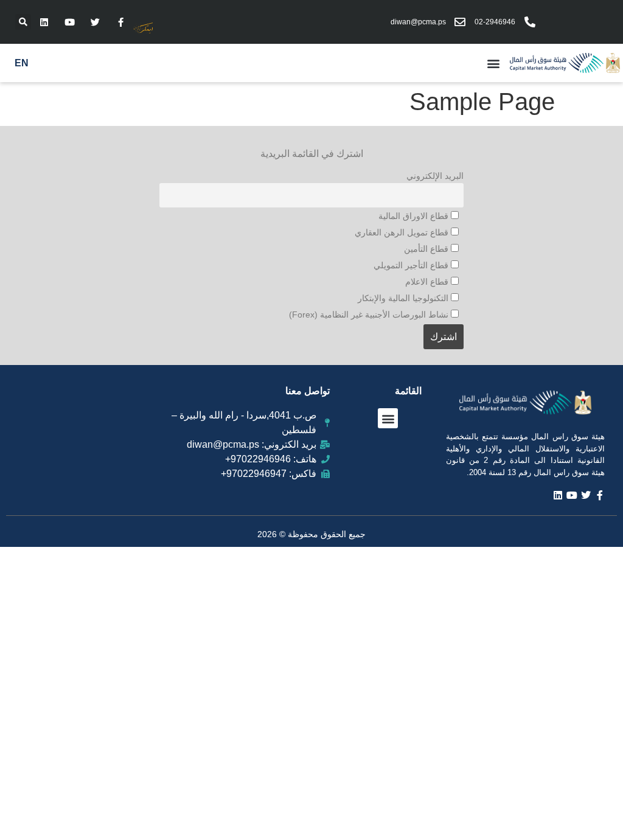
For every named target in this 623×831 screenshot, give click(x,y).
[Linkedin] (44, 22)
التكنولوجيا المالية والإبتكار (404, 298)
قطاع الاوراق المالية (414, 216)
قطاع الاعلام (428, 282)
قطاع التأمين (427, 249)
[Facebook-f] (120, 22)
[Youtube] (69, 22)
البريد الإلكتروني (435, 176)
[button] (23, 22)
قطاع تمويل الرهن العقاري (403, 232)
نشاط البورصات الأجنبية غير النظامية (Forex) (370, 314)
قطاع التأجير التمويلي (412, 265)
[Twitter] (95, 22)
